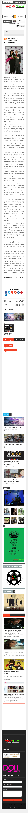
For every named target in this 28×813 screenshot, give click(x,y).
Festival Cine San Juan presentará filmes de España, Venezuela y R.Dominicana (12, 463)
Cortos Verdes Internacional (17, 804)
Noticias (8, 33)
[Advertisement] (14, 400)
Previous (5, 602)
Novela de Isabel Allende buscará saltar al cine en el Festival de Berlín (14, 480)
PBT (19, 807)
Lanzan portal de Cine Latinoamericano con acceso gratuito (14, 695)
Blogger (17, 23)
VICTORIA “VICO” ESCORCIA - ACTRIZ (13, 651)
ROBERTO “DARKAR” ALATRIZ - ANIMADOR (12, 672)
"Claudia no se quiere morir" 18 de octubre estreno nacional (12, 428)
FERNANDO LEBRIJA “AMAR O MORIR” (13, 630)
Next (23, 602)
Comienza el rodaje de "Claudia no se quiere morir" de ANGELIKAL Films (13, 445)
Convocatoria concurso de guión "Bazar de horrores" (13, 608)
